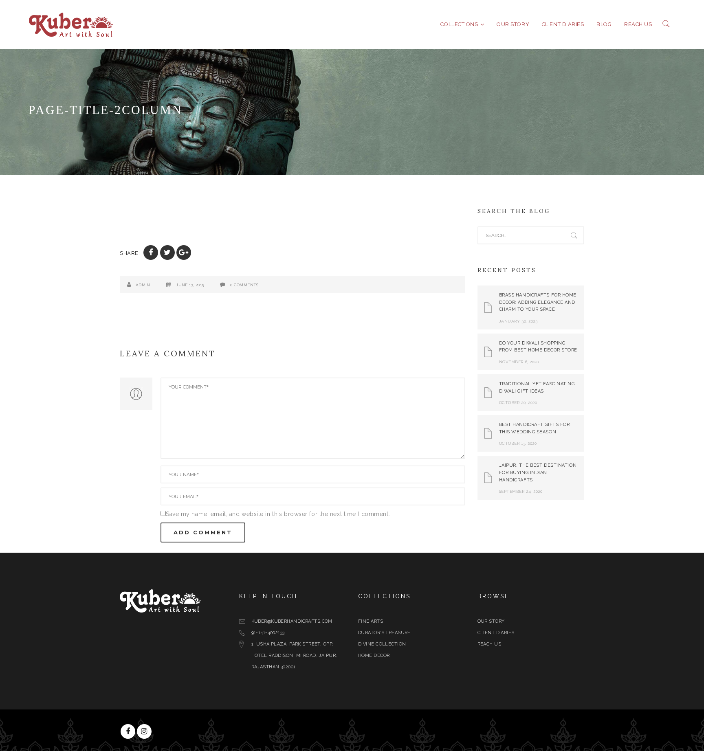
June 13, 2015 (190, 285)
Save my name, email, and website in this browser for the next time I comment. (278, 514)
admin (143, 285)
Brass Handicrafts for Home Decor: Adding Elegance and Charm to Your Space (538, 302)
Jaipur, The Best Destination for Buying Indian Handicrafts (538, 472)
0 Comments (244, 285)
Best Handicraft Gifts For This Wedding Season (534, 428)
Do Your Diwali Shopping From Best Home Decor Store (538, 346)
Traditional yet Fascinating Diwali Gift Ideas (537, 387)
